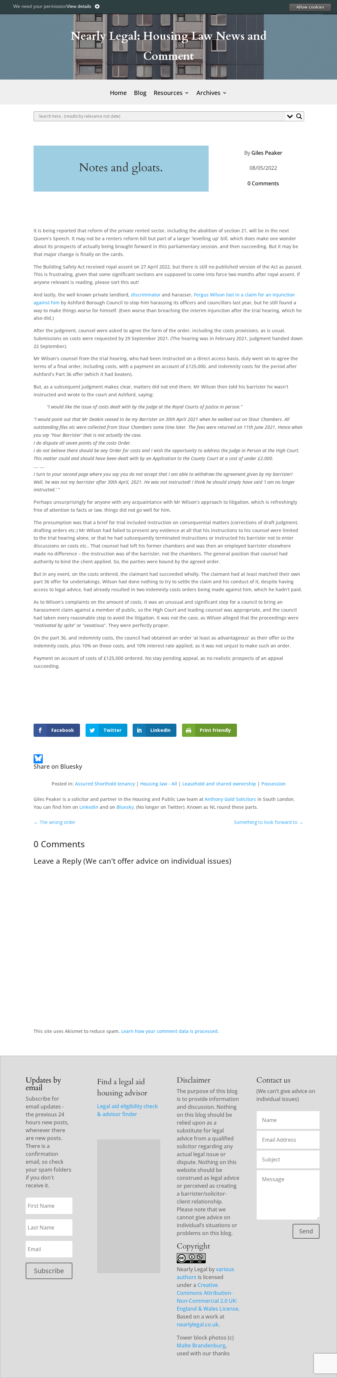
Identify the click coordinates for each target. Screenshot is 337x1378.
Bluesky (125, 807)
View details (78, 6)
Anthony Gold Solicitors (230, 799)
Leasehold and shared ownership (219, 784)
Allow (310, 7)
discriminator (146, 295)
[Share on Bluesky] (38, 760)
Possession (273, 784)
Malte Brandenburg (201, 1345)
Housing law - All (158, 784)
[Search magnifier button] (299, 116)
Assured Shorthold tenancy (105, 784)
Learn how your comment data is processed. (170, 1031)
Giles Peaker (266, 152)
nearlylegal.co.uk (198, 1324)
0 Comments (263, 183)
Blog (140, 93)
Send (306, 1231)
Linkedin (88, 807)
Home (118, 93)
